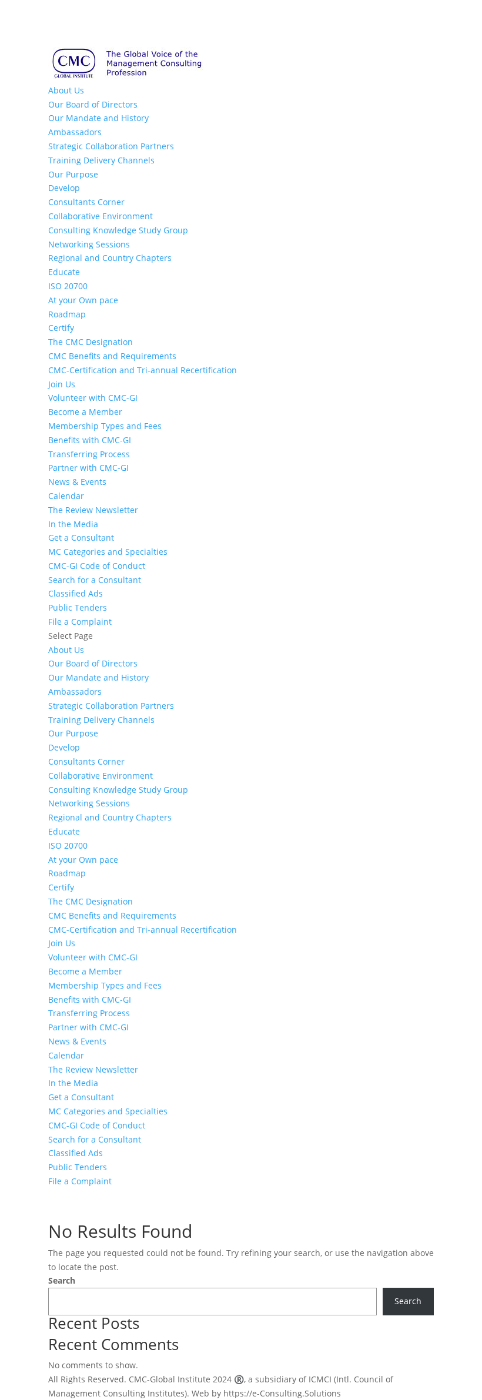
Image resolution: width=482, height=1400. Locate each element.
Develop (64, 187)
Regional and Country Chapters (110, 257)
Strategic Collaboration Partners (111, 146)
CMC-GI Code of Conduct (96, 565)
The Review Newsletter (93, 509)
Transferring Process (89, 454)
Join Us (61, 384)
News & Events (77, 481)
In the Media (73, 524)
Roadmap (67, 314)
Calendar (66, 495)
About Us (66, 90)
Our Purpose (73, 174)
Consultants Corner (86, 201)
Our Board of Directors (93, 104)
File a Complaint (80, 621)
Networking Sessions (89, 244)
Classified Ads (75, 593)
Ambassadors (75, 132)
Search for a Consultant (94, 579)
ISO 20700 (68, 286)
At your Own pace (83, 300)
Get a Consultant (81, 537)
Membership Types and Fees (105, 425)
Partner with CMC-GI (88, 467)
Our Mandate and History (98, 117)
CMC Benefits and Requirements (112, 355)
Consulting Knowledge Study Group (118, 230)
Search (61, 1280)
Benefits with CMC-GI (89, 440)
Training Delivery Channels (101, 160)
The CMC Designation (90, 341)
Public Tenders (77, 607)
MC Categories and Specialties (108, 551)
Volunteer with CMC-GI (93, 397)
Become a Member (85, 411)
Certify (61, 327)
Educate (64, 271)
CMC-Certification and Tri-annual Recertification (142, 370)
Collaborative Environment (100, 216)
